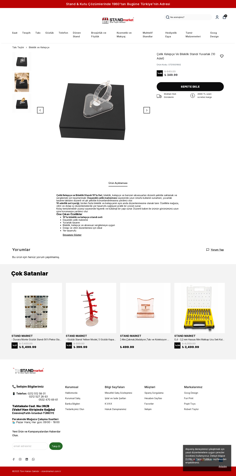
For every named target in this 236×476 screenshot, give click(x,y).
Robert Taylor (191, 409)
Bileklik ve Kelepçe (39, 47)
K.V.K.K (108, 403)
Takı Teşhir (18, 47)
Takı (37, 32)
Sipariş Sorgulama (153, 392)
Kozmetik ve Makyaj (124, 34)
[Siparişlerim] (217, 17)
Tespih (26, 32)
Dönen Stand (77, 34)
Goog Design (214, 34)
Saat (14, 32)
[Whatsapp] (33, 459)
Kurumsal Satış (72, 398)
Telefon (63, 32)
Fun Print (188, 398)
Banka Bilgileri (72, 403)
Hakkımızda (71, 392)
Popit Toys (190, 403)
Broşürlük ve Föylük (98, 34)
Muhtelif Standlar (148, 34)
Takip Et (56, 446)
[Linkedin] (26, 459)
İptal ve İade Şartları (115, 398)
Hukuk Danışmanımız (115, 409)
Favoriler (149, 403)
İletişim (148, 409)
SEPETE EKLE (190, 86)
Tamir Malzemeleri (193, 34)
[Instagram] (20, 459)
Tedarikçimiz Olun (74, 409)
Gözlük (49, 32)
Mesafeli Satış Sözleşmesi (118, 392)
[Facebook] (13, 459)
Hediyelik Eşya (171, 34)
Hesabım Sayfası (153, 398)
